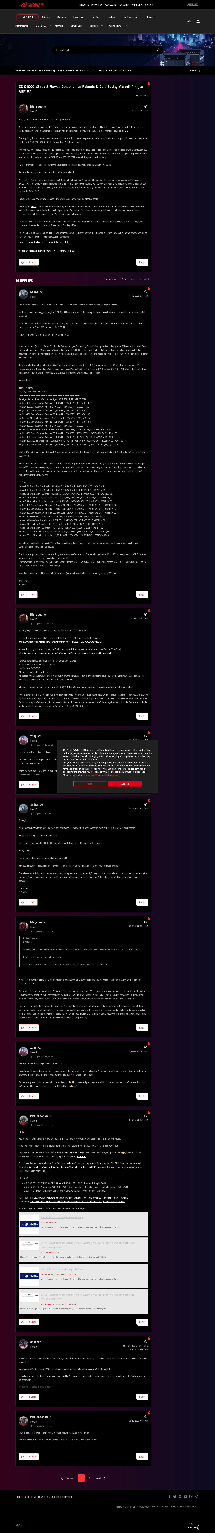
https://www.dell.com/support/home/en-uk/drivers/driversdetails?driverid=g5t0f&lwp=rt (63, 1167)
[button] (22, 262)
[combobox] (107, 50)
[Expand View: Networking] (102, 26)
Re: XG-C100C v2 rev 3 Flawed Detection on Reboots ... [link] (110, 70)
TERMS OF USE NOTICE (125, 1507)
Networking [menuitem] (95, 26)
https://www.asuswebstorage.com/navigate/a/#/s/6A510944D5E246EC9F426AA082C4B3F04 (60, 642)
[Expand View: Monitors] (65, 26)
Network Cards (54, 242)
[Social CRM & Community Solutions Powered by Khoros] (192, 1526)
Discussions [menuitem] (79, 17)
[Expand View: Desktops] (103, 17)
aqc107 (25, 251)
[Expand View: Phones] (155, 17)
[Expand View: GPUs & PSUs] (49, 26)
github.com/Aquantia (48, 1223)
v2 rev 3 (63, 251)
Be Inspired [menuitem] (28, 17)
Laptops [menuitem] (111, 17)
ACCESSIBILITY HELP (63, 1497)
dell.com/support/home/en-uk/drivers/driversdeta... (59, 1274)
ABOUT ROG (23, 1497)
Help (189, 21)
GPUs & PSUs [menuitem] (42, 26)
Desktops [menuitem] (96, 17)
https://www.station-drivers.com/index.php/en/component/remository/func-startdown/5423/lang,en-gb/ (65, 653)
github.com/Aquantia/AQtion (51, 1252)
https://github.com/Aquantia (69, 1152)
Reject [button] (90, 784)
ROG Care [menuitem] (46, 17)
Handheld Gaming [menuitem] (131, 17)
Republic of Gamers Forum (28, 70)
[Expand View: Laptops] (117, 17)
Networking (49, 70)
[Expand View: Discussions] (86, 17)
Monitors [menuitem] (59, 26)
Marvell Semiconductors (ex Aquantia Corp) (62, 1217)
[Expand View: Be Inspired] (36, 17)
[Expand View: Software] (68, 17)
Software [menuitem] (61, 17)
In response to (43, 624)
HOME (33, 1497)
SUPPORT (149, 4)
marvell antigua (52, 251)
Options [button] (194, 70)
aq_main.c (81, 1156)
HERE (125, 131)
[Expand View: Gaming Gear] (84, 26)
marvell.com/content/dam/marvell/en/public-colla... (59, 1304)
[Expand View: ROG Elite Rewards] (125, 26)
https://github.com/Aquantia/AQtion (85, 1163)
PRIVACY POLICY (144, 1507)
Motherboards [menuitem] (21, 26)
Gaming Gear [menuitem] (76, 26)
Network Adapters (35, 242)
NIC (66, 242)
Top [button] (21, 1525)
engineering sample (37, 251)
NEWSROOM (44, 1497)
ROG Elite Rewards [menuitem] (115, 26)
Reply (142, 262)
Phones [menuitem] (149, 17)
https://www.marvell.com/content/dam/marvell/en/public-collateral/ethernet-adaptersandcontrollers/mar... (80, 1197)
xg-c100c (71, 251)
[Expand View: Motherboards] (30, 26)
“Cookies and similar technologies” (101, 775)
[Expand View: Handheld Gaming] (140, 17)
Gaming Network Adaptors (70, 70)
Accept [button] (125, 784)
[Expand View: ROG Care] (52, 17)
